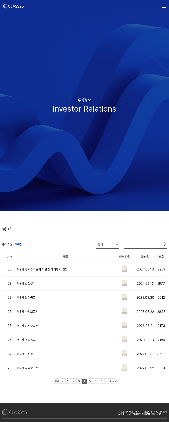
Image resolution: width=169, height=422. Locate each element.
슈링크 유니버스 (125, 411)
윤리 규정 (156, 414)
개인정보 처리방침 (141, 414)
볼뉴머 (138, 411)
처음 (56, 381)
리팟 (156, 411)
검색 (165, 244)
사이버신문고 (124, 414)
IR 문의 (163, 411)
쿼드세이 (148, 411)
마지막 (112, 381)
